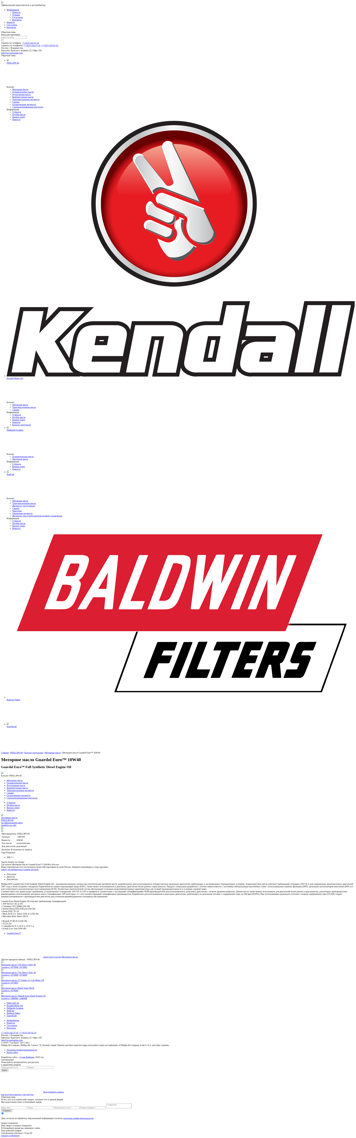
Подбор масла (18, 114)
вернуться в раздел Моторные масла (60, 957)
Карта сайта (12, 1052)
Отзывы (16, 15)
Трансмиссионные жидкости (25, 99)
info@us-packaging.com (12, 53)
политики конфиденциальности (78, 1118)
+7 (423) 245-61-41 (49, 45)
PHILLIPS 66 (16, 753)
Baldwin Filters (13, 1013)
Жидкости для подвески (23, 506)
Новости (16, 12)
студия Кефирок (26, 1057)
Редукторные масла (21, 94)
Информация (13, 10)
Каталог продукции (21, 425)
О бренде (16, 112)
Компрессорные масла (22, 97)
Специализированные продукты (27, 107)
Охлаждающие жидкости (24, 104)
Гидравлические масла (23, 92)
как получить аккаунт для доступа (17, 1094)
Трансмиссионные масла (24, 407)
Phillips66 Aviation (15, 1008)
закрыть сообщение (10, 1135)
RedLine (10, 1010)
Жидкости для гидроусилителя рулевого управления (37, 516)
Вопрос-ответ (18, 117)
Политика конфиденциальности (22, 1050)
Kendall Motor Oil (15, 1005)
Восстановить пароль (53, 1092)
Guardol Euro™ (14, 933)
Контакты (17, 20)
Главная (5, 753)
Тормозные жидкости (22, 513)
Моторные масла (20, 89)
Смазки (15, 102)
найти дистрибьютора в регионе (20, 869)
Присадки (17, 511)
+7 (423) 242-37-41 (30, 43)
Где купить (17, 17)
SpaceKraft (12, 1016)
